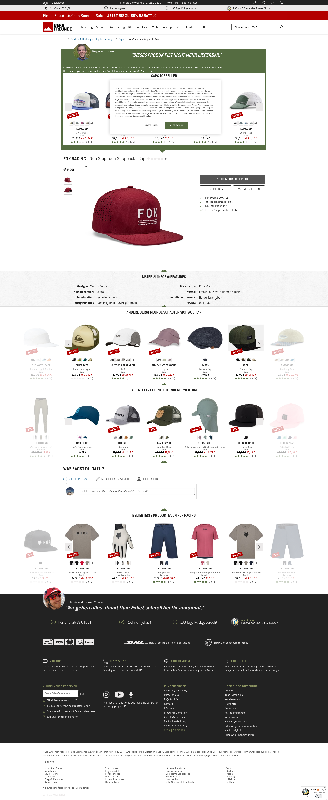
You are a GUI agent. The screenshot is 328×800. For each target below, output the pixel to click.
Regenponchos (112, 773)
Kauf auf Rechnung (216, 206)
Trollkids (230, 781)
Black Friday (50, 781)
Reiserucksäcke (174, 771)
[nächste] (259, 107)
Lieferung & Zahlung (175, 690)
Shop (46, 2)
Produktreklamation (175, 712)
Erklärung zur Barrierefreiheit (241, 726)
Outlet (204, 27)
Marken (191, 27)
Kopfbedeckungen (104, 39)
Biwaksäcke (172, 779)
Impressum (231, 717)
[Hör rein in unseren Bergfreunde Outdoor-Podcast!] (133, 695)
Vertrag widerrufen (174, 730)
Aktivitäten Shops (53, 768)
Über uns (230, 690)
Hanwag (230, 776)
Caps (121, 39)
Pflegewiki (231, 735)
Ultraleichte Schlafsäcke (178, 773)
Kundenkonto (232, 699)
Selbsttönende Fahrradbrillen (180, 781)
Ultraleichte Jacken (115, 779)
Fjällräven (231, 779)
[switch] (318, 796)
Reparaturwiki (246, 735)
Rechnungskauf (118, 8)
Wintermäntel (112, 776)
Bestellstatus (172, 695)
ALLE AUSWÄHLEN (177, 125)
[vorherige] (68, 107)
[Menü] (325, 788)
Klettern (133, 27)
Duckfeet (230, 771)
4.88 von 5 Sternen (251, 8)
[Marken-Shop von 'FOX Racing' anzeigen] (68, 170)
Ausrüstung (117, 27)
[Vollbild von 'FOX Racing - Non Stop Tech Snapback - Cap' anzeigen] (86, 167)
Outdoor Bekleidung (81, 39)
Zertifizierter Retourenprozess (231, 642)
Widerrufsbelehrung (175, 725)
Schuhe (101, 27)
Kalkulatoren (50, 771)
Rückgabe (169, 708)
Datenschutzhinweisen (142, 116)
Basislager (58, 2)
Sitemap (85, 787)
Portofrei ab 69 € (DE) (60, 8)
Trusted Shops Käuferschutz (221, 210)
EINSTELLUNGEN (151, 125)
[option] (135, 216)
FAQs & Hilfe (171, 699)
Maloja (229, 773)
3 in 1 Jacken (112, 768)
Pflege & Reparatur (54, 779)
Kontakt (168, 704)
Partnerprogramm (235, 712)
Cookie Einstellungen (176, 721)
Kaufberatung (51, 773)
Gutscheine (231, 708)
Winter (155, 27)
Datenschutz (177, 717)
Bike (145, 27)
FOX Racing (74, 159)
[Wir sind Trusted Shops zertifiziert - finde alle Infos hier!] (235, 622)
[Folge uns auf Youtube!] (122, 695)
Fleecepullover (112, 781)
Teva (228, 768)
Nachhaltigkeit (233, 730)
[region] (165, 107)
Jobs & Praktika (234, 695)
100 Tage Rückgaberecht (183, 8)
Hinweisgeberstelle (236, 721)
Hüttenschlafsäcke (175, 768)
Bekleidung (85, 27)
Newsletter (231, 704)
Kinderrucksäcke (174, 776)
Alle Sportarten (173, 27)
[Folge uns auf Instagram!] (108, 695)
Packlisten (49, 776)
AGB (166, 717)
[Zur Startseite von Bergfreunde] (58, 27)
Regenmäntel (112, 771)
